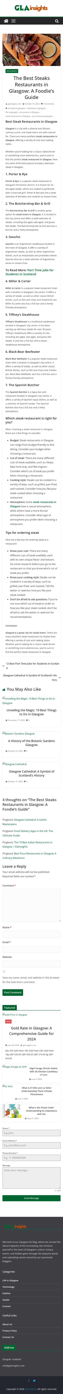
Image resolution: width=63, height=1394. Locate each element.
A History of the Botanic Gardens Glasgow (31, 743)
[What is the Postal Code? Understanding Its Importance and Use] (12, 1113)
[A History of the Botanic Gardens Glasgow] (18, 733)
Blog (8, 1021)
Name (6, 927)
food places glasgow (16, 108)
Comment (9, 885)
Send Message (31, 1198)
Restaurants (12, 71)
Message (6, 1165)
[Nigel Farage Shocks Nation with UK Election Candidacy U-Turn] (14, 1074)
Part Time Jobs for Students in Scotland (30, 272)
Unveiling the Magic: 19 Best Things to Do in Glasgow (32, 712)
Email (6, 942)
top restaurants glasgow (42, 116)
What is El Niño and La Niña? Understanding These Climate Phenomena (36, 1091)
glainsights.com (14, 103)
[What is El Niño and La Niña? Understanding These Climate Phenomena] (7, 1093)
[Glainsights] (6, 21)
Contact (6, 1306)
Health (5, 1299)
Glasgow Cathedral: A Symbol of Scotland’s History (30, 677)
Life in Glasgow (10, 1280)
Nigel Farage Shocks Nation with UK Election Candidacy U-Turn (44, 1071)
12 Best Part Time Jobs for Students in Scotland (32, 666)
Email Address (9, 1140)
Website (7, 957)
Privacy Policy (9, 1330)
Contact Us (8, 1337)
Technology (8, 1286)
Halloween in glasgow (36, 108)
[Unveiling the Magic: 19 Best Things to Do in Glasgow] (31, 698)
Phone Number (10, 1153)
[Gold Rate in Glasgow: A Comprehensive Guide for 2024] (31, 1015)
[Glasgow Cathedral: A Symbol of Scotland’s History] (14, 764)
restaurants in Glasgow (29, 112)
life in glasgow (12, 112)
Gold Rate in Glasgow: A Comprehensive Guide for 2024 (31, 1033)
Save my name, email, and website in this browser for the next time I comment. (31, 980)
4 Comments (48, 103)
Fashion (6, 1293)
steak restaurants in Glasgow (18, 116)
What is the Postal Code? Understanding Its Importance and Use (41, 1110)
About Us (7, 1324)
